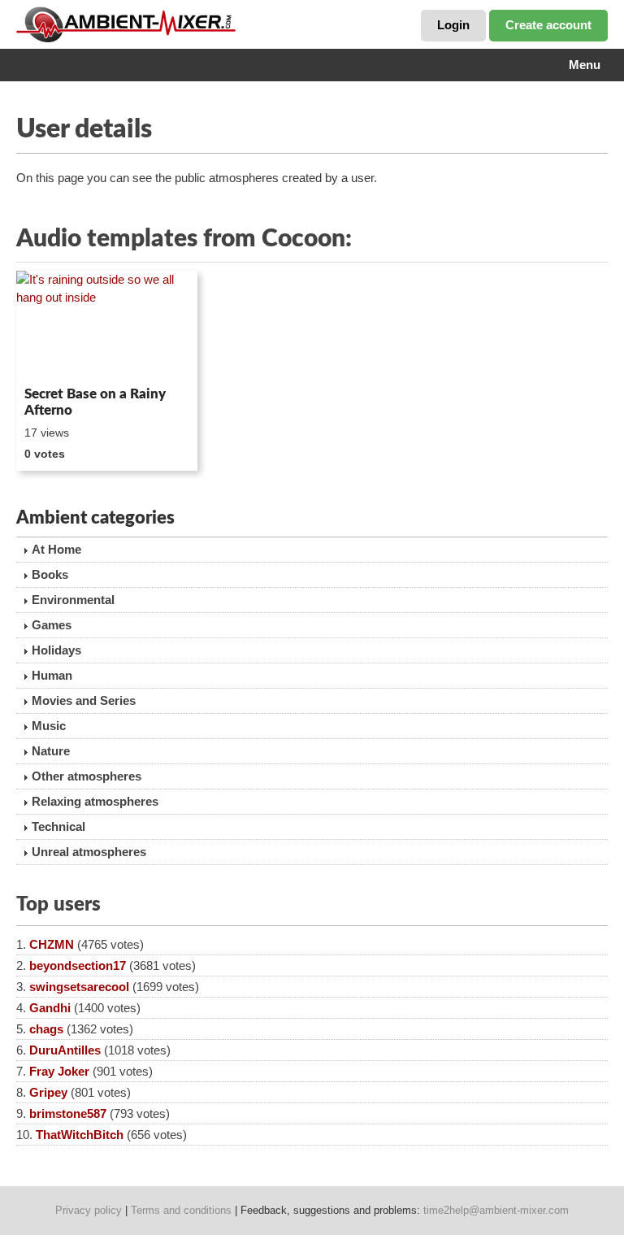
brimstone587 (67, 1113)
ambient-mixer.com (138, 24)
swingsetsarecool (79, 987)
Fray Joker (59, 1071)
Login (453, 25)
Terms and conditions (181, 1210)
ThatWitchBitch (80, 1135)
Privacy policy (88, 1210)
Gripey (48, 1092)
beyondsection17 (77, 965)
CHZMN (51, 944)
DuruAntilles (65, 1050)
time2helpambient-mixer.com (496, 1210)
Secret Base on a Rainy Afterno (95, 402)
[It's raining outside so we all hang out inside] (106, 325)
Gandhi (50, 1008)
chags (46, 1029)
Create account (548, 25)
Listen (56, 357)
